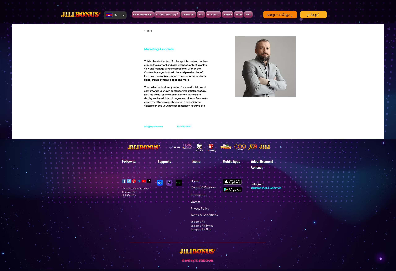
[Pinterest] (134, 181)
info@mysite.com (153, 126)
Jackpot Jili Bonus (202, 225)
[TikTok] (149, 181)
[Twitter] (129, 181)
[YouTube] (144, 181)
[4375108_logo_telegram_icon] (139, 181)
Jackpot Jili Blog (201, 229)
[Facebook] (124, 181)
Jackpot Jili (198, 221)
